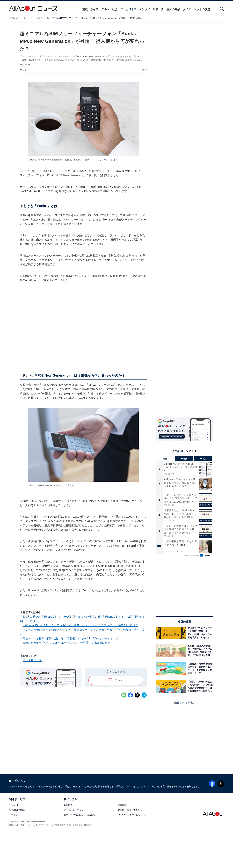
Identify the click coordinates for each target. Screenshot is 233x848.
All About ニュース (17, 18)
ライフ (94, 9)
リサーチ (158, 9)
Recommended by (192, 555)
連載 (85, 9)
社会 (115, 9)
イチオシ (13, 815)
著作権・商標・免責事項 (130, 810)
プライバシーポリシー (75, 810)
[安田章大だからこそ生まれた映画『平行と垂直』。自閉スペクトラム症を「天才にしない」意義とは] (199, 633)
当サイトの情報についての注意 (79, 815)
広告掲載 (122, 805)
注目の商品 (173, 9)
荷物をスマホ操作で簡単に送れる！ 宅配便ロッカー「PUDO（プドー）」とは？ (72, 638)
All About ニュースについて (131, 815)
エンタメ (144, 9)
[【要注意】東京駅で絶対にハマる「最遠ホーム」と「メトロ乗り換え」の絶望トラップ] (199, 668)
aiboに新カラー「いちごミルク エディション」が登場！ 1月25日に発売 (66, 642)
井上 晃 (23, 70)
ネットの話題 (202, 9)
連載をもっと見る (184, 702)
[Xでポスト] (137, 695)
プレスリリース (32, 660)
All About (13, 805)
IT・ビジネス (128, 9)
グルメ (105, 9)
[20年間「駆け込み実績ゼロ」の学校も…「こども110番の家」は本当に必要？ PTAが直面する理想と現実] (199, 650)
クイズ (187, 9)
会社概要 (68, 805)
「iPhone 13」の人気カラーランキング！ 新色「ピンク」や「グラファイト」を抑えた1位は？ (80, 625)
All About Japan (17, 810)
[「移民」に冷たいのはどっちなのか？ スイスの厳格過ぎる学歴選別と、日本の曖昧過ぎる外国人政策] (199, 686)
